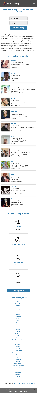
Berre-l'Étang (17, 363)
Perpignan (18, 316)
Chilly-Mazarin (18, 350)
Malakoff (18, 346)
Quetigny (17, 374)
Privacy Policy (17, 383)
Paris (18, 301)
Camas (18, 355)
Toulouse (17, 305)
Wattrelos (17, 333)
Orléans (18, 314)
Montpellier (18, 310)
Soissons (17, 344)
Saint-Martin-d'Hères (17, 340)
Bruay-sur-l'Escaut (18, 370)
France (18, 376)
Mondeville (18, 372)
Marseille (17, 303)
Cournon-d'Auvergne (18, 352)
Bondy (18, 327)
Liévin (17, 342)
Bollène (18, 361)
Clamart (18, 325)
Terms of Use (25, 383)
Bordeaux (17, 307)
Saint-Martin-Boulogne (18, 365)
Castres (18, 329)
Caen (17, 318)
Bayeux (18, 357)
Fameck (18, 367)
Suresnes (17, 331)
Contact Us (32, 383)
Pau (18, 320)
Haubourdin (18, 359)
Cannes (18, 322)
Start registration (18, 291)
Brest (17, 312)
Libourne (17, 348)
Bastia (18, 335)
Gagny (18, 337)
